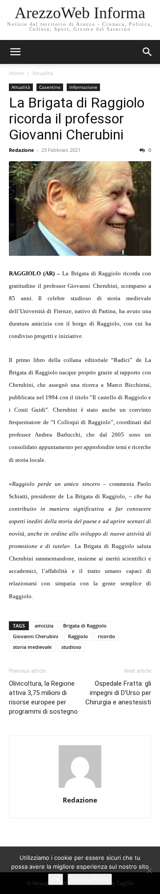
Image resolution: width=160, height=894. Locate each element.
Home (16, 73)
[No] (148, 870)
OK (56, 879)
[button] (147, 52)
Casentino (49, 87)
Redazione (21, 150)
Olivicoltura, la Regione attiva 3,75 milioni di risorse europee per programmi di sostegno (43, 697)
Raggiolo (78, 636)
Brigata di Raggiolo (85, 625)
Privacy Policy (89, 879)
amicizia (44, 625)
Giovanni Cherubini (35, 636)
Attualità (42, 73)
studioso (71, 647)
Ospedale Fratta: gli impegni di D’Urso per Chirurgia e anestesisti (118, 692)
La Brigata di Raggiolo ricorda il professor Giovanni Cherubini (76, 118)
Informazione (83, 87)
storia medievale (32, 647)
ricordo (106, 636)
